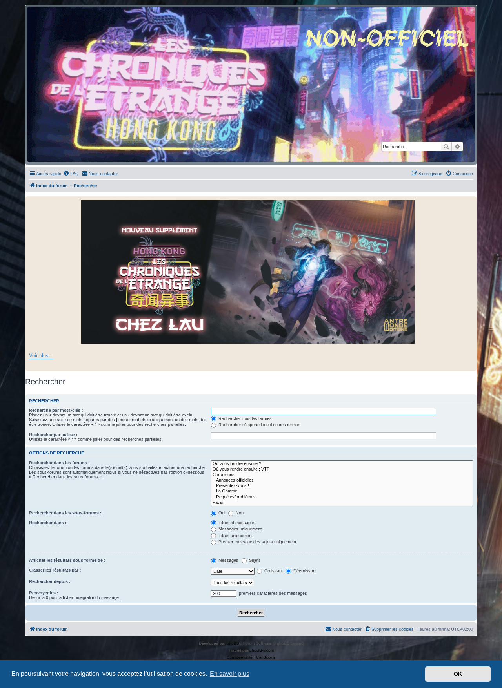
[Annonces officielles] (342, 480)
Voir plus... (41, 355)
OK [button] (458, 674)
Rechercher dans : (48, 522)
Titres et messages (236, 522)
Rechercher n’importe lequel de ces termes (258, 424)
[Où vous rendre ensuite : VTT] (342, 469)
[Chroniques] (342, 475)
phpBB (233, 643)
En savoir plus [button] (229, 673)
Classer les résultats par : (55, 570)
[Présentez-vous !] (342, 486)
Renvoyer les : (43, 592)
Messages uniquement (239, 529)
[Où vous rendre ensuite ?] (342, 464)
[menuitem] (71, 173)
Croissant (273, 571)
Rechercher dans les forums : (59, 462)
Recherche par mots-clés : (56, 410)
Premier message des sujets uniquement (256, 542)
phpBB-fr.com (261, 650)
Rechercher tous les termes (244, 418)
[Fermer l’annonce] (470, 202)
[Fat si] (342, 502)
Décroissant (304, 571)
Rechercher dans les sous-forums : (65, 513)
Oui (221, 513)
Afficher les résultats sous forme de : (67, 560)
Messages (227, 560)
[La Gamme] (342, 491)
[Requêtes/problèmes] (342, 497)
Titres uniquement (235, 535)
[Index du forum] (251, 84)
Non (239, 513)
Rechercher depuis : (50, 581)
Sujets (254, 560)
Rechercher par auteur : (53, 434)
